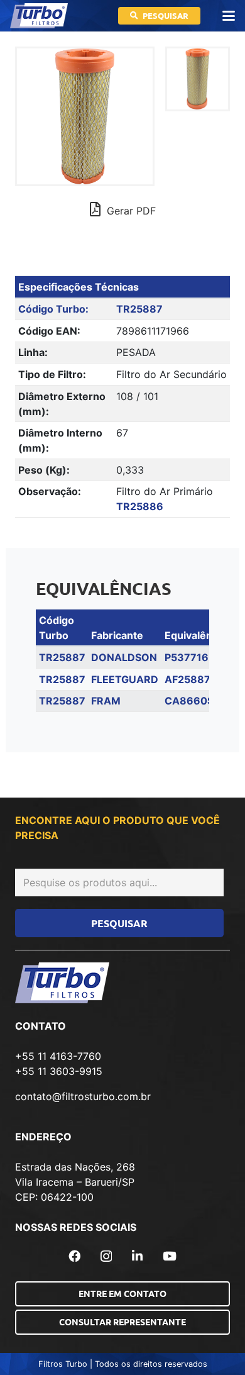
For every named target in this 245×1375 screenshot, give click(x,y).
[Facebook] (74, 1256)
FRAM (106, 700)
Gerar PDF (130, 210)
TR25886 (139, 506)
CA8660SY (193, 700)
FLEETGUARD (124, 679)
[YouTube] (170, 1256)
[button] (228, 15)
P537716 (187, 657)
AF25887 (187, 679)
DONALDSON (124, 657)
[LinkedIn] (137, 1256)
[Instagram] (106, 1256)
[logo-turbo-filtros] (39, 15)
